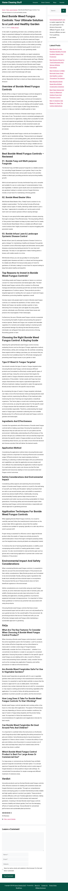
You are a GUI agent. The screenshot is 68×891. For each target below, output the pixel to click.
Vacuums (35, 2)
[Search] (63, 11)
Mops (54, 2)
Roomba (62, 2)
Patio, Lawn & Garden (11, 10)
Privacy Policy (53, 885)
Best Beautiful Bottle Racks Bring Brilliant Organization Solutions (57, 84)
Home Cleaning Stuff (12, 2)
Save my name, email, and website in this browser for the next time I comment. (23, 869)
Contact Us (44, 885)
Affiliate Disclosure (40, 888)
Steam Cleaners (45, 2)
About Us (37, 885)
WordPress (19, 888)
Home (3, 10)
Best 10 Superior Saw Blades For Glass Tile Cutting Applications (56, 103)
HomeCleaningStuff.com (57, 20)
